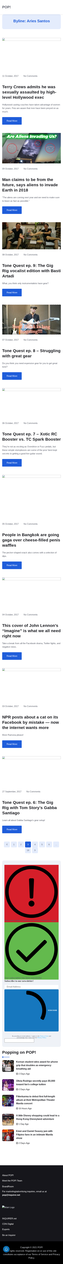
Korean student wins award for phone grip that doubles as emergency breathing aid (37, 1065)
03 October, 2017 (10, 706)
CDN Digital (7, 1224)
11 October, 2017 (10, 76)
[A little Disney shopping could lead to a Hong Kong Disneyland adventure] (8, 1120)
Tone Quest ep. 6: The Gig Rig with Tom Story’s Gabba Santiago (29, 807)
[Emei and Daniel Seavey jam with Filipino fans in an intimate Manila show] (8, 1135)
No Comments (30, 76)
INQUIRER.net (9, 1218)
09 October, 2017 (10, 168)
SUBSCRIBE (52, 1010)
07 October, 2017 (10, 340)
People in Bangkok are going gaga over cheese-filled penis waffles (31, 540)
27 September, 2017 (11, 791)
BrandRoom (8, 1186)
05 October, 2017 (10, 524)
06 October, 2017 (10, 423)
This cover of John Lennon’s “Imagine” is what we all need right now (31, 630)
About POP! (8, 1175)
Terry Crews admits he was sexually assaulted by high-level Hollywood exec (29, 92)
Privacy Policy (42, 1037)
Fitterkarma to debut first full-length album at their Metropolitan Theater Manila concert (35, 1100)
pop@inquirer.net (11, 1195)
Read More (12, 121)
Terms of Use (44, 1036)
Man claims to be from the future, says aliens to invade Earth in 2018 (30, 184)
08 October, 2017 (10, 254)
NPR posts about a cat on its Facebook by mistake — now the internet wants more (30, 722)
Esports (6, 1229)
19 (28, 850)
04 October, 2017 (10, 614)
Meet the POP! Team (12, 1180)
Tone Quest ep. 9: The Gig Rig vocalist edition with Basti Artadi (31, 270)
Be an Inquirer (9, 1235)
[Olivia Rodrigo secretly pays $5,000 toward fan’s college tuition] (8, 1085)
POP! (6, 7)
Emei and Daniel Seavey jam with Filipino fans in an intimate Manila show (34, 1134)
